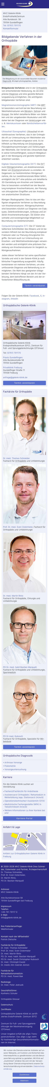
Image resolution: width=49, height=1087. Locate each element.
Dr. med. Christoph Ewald (13, 962)
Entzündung (34, 143)
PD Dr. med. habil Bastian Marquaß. (20, 667)
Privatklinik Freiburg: (12, 367)
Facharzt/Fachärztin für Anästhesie (21, 791)
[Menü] (3, 5)
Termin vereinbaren (34, 285)
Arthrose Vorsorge (13, 762)
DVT (43, 164)
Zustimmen (24, 1075)
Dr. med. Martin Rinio (13, 596)
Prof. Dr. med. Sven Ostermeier (18, 527)
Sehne (37, 111)
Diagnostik (7, 81)
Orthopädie (41, 88)
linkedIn (14, 299)
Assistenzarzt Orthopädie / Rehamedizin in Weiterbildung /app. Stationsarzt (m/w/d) (25, 796)
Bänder (27, 111)
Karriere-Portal (24, 818)
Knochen (16, 170)
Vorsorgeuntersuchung (15, 769)
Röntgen (11, 167)
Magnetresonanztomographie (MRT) (19, 105)
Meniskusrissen (13, 123)
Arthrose (34, 212)
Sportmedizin (9, 672)
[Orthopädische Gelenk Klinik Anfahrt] (24, 325)
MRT (43, 105)
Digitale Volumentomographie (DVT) (19, 164)
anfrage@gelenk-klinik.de (15, 377)
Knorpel (5, 114)
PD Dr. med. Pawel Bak (12, 976)
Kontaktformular (10, 28)
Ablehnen (24, 1081)
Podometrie (10, 766)
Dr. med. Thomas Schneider (16, 458)
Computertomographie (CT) (15, 226)
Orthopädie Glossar (10, 999)
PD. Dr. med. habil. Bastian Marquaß (18, 956)
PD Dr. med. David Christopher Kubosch (20, 959)
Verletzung (34, 120)
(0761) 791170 (14, 353)
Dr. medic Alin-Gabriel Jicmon (15, 965)
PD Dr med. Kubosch (13, 736)
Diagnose (13, 94)
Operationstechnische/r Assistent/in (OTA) (25, 801)
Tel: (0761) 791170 (12, 25)
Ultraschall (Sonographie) (14, 131)
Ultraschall (32, 131)
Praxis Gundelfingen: (13, 357)
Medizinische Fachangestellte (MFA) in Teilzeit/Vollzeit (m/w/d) (23, 805)
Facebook (34, 296)
